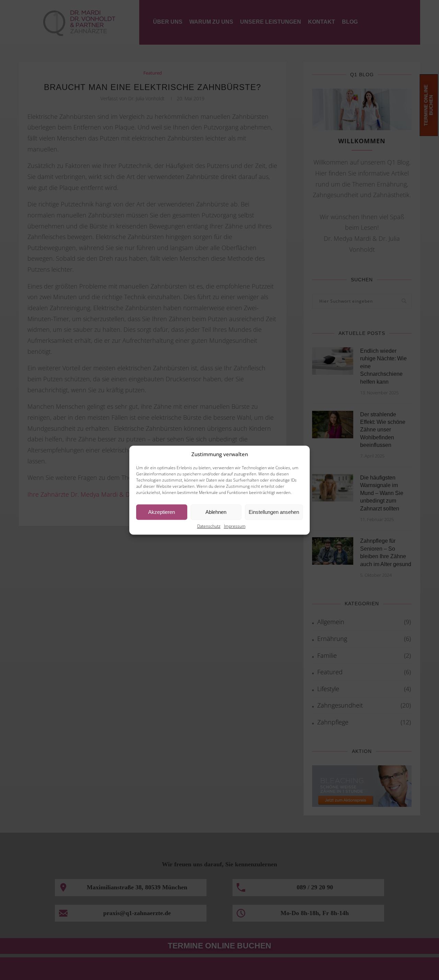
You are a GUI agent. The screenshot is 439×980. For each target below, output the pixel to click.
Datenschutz (209, 526)
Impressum (235, 526)
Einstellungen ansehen (274, 512)
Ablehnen (215, 512)
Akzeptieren (161, 512)
